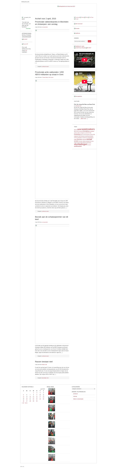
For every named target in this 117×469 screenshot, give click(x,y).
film (81, 134)
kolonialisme (79, 137)
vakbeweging (88, 142)
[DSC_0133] (51, 460)
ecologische (82, 132)
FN (82, 134)
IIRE (94, 134)
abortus (75, 129)
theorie (78, 142)
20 (26, 399)
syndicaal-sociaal (45, 66)
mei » (26, 403)
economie (87, 132)
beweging (86, 131)
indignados (76, 136)
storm (92, 141)
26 (23, 401)
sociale (76, 141)
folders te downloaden (78, 399)
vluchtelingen (80, 144)
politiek (75, 139)
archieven (75, 393)
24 (40, 399)
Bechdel (81, 131)
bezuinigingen (91, 131)
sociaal (89, 139)
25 (43, 399)
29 (33, 401)
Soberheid (84, 139)
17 (40, 396)
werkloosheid (78, 146)
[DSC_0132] (51, 452)
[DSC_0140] (51, 402)
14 (30, 396)
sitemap (75, 396)
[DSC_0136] (51, 435)
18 (43, 396)
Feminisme (77, 134)
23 (36, 399)
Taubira (75, 142)
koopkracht (84, 137)
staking (84, 141)
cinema (75, 132)
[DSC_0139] (51, 411)
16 (36, 396)
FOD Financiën (87, 134)
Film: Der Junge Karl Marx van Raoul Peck (84, 104)
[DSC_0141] (51, 394)
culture (78, 132)
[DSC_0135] (51, 444)
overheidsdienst (90, 137)
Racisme (79, 139)
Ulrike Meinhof (83, 142)
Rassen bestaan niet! (44, 362)
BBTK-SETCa (76, 131)
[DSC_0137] (51, 419)
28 (30, 401)
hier (26, 50)
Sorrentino (80, 141)
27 (26, 401)
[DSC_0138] (51, 427)
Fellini (90, 132)
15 (33, 396)
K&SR (79, 136)
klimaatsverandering (85, 136)
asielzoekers (88, 129)
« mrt (23, 403)
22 (33, 399)
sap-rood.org (38, 8)
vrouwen (89, 144)
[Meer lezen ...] (84, 118)
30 (36, 401)
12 (23, 396)
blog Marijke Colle (45, 377)
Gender (91, 134)
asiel (79, 129)
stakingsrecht (88, 141)
